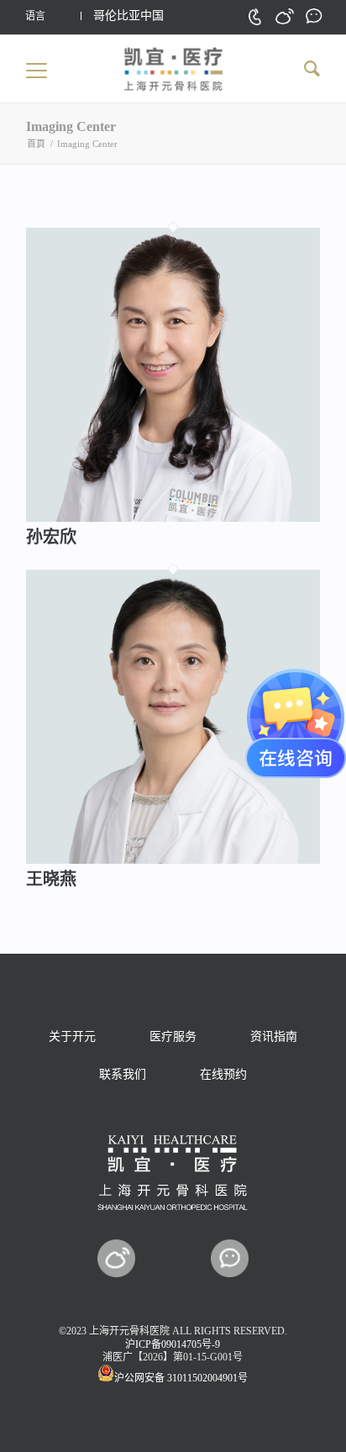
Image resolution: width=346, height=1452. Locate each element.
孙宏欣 (51, 537)
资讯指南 (273, 1036)
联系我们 (122, 1074)
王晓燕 (51, 879)
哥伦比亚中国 (128, 15)
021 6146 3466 (255, 16)
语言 (35, 16)
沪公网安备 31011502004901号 (181, 1378)
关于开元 (72, 1036)
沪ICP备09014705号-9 (172, 1344)
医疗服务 (173, 1036)
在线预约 (223, 1074)
